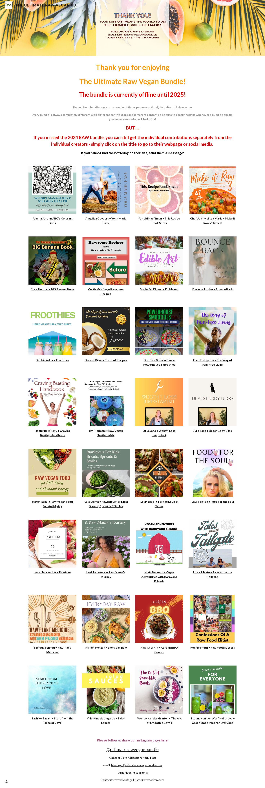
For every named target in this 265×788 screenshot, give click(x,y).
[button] (6, 781)
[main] (132, 108)
